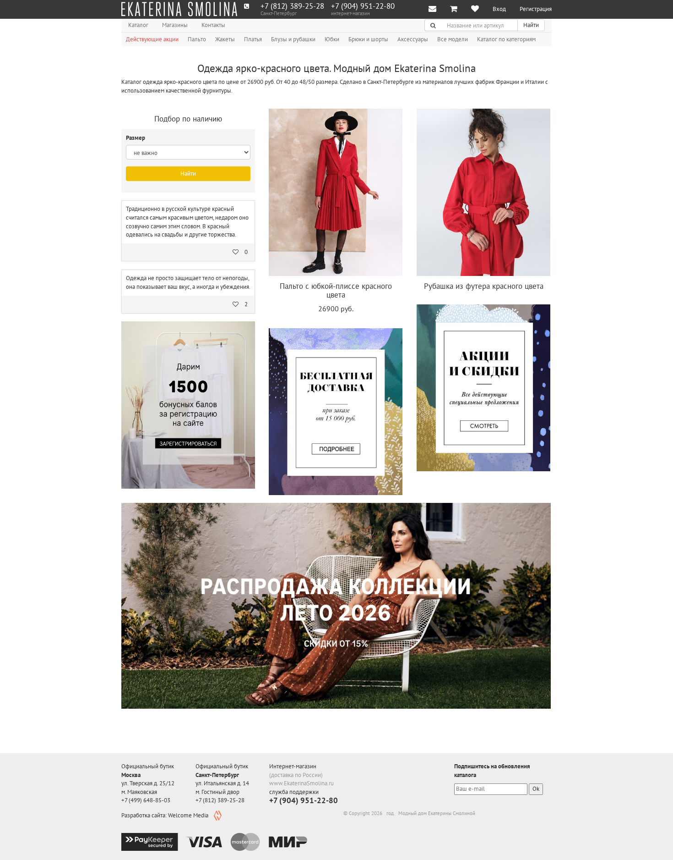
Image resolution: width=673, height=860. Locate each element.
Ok (535, 789)
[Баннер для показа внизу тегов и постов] (336, 606)
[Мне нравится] (475, 9)
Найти (531, 25)
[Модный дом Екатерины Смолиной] (179, 9)
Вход (499, 9)
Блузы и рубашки (293, 39)
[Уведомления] (432, 9)
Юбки (332, 39)
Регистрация (536, 9)
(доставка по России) (296, 775)
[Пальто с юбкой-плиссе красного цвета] (335, 192)
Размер (136, 138)
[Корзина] (453, 9)
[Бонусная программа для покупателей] (188, 405)
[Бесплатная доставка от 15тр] (335, 411)
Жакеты (225, 39)
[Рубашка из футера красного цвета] (483, 192)
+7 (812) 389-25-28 (292, 6)
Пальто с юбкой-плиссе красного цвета (336, 290)
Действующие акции (152, 39)
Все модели (452, 39)
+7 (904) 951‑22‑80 (363, 6)
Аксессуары (412, 39)
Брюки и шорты (368, 39)
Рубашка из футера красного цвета (483, 286)
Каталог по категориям (506, 39)
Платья (253, 39)
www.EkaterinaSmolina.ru (301, 783)
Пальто (197, 39)
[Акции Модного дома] (483, 387)
